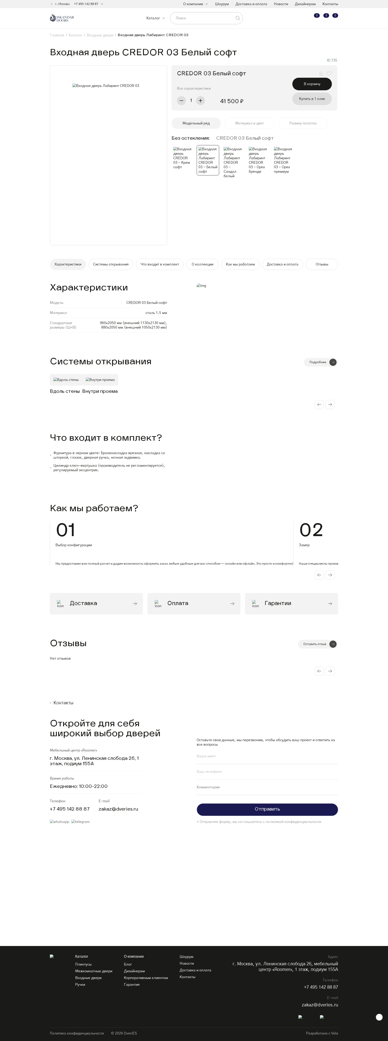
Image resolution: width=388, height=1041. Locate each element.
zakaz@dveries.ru (118, 809)
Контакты (330, 4)
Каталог (153, 18)
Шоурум (222, 4)
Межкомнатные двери (93, 971)
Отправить (267, 809)
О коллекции (202, 264)
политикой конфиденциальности (293, 822)
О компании (193, 4)
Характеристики (68, 264)
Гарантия (132, 984)
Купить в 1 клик (312, 99)
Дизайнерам (305, 4)
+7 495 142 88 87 (86, 4)
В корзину (312, 84)
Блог (128, 964)
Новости (281, 4)
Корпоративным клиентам (146, 978)
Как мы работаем (240, 264)
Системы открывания (111, 264)
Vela (334, 1033)
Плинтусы (83, 964)
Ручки (80, 984)
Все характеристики (194, 88)
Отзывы (322, 264)
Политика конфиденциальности (77, 1033)
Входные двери (88, 978)
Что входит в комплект (160, 264)
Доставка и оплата (251, 4)
